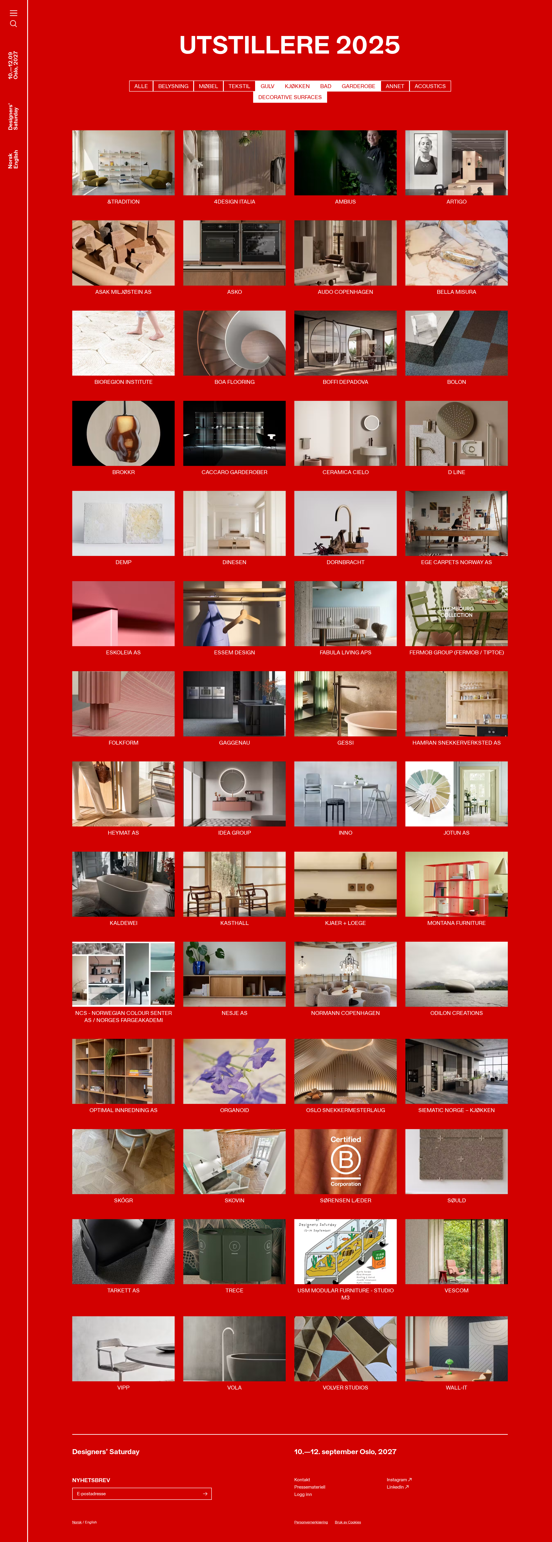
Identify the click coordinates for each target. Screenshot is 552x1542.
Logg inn (303, 1495)
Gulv (267, 86)
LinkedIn (398, 1487)
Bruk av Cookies (348, 1522)
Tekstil (239, 86)
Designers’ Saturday (106, 1452)
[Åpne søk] (13, 23)
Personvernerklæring (311, 1522)
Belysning (173, 86)
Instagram (399, 1480)
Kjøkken (297, 86)
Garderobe (358, 86)
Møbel (208, 86)
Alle (141, 86)
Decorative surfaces (290, 97)
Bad (325, 86)
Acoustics (430, 86)
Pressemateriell (309, 1487)
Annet (395, 86)
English (16, 159)
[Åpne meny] (13, 13)
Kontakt (302, 1480)
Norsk (10, 160)
